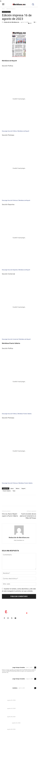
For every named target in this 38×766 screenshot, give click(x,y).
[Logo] (19, 611)
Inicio (3, 9)
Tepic (14, 491)
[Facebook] (4, 27)
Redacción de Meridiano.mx (11, 22)
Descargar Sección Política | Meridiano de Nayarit (15, 131)
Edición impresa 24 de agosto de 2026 (15, 720)
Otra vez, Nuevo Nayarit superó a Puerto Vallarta (10, 515)
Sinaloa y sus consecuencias (12, 698)
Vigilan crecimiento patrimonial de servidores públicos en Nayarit (18, 713)
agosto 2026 (7, 742)
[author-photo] (19, 535)
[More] (22, 27)
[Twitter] (8, 27)
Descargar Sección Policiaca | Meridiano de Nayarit (16, 200)
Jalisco (12, 488)
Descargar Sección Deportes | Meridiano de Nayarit (16, 269)
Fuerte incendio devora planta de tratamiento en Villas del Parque (28, 516)
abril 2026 (6, 754)
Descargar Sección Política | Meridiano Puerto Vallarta (16, 413)
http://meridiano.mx (19, 540)
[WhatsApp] (17, 27)
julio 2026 (6, 745)
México (17, 488)
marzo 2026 (7, 757)
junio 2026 (6, 748)
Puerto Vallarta (7, 491)
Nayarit (23, 488)
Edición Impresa (11, 9)
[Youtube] (15, 618)
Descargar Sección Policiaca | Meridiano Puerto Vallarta (17, 483)
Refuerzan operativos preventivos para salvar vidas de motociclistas (18, 705)
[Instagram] (8, 618)
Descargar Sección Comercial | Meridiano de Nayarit (16, 339)
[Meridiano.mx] (19, 4)
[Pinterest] (13, 27)
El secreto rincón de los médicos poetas (16, 727)
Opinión (4, 700)
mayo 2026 (6, 751)
